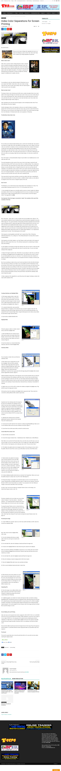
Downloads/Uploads (36, 0)
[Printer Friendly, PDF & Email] (4, 640)
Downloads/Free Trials (35, 13)
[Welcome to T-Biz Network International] (7, 699)
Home (2, 0)
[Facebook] (53, 1)
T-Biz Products (9, 13)
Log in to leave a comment (6, 714)
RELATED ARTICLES (6, 678)
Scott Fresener (4, 26)
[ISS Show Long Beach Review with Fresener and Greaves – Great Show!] (20, 685)
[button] (58, 13)
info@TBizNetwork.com (50, 747)
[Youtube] (59, 1)
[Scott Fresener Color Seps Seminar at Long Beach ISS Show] (33, 685)
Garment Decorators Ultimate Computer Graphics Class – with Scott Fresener (7, 691)
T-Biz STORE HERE (46, 742)
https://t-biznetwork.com (13, 670)
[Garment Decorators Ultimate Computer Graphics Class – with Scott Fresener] (7, 685)
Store (53, 13)
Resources (27, 13)
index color (7, 647)
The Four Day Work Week (34, 661)
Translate (49, 23)
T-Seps (12, 0)
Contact (48, 13)
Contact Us (42, 0)
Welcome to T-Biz (7, 0)
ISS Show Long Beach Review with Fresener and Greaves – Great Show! (19, 691)
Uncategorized (7, 16)
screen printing (12, 647)
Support (42, 13)
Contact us (55, 763)
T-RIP (15, 0)
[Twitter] (57, 1)
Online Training (29, 0)
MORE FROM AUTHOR (17, 678)
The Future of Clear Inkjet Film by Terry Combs (8, 662)
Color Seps (21, 13)
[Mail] (55, 1)
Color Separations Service (21, 0)
